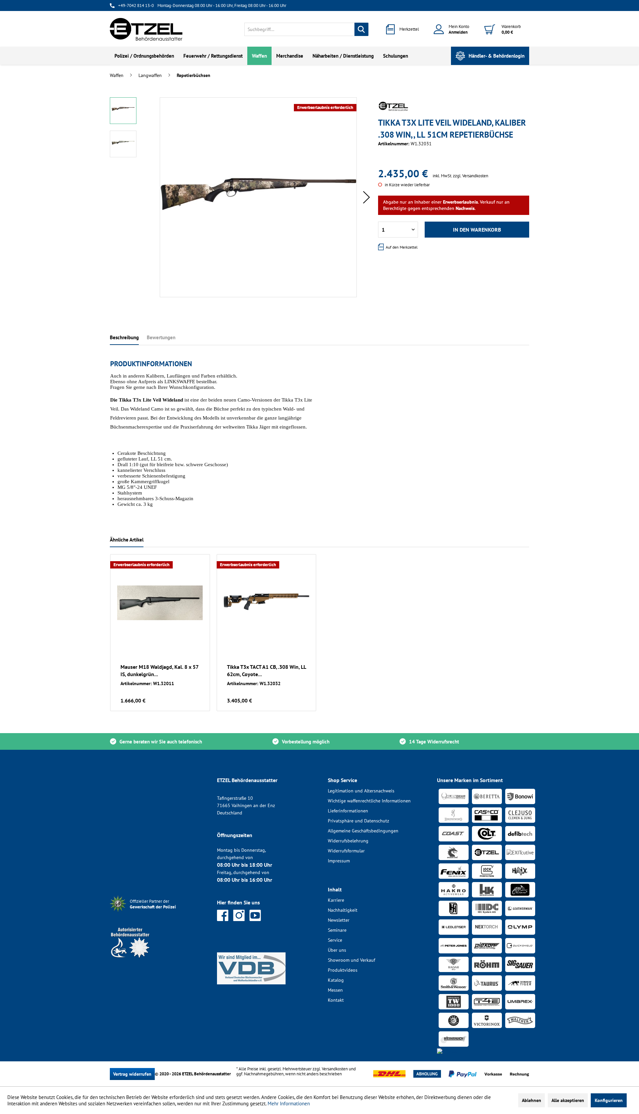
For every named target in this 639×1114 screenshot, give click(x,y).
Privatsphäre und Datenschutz (358, 821)
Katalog (336, 980)
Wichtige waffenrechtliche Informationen (369, 801)
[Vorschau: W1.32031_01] (123, 110)
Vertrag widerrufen (132, 1074)
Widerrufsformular (346, 851)
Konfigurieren (609, 1100)
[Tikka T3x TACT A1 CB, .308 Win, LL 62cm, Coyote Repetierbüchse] (266, 603)
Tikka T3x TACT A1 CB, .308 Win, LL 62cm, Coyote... (266, 670)
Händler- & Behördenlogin (497, 56)
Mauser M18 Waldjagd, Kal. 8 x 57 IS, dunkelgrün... (159, 670)
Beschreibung (124, 337)
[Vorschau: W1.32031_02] (123, 144)
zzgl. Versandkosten (470, 176)
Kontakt (336, 1000)
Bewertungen (161, 337)
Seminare (337, 930)
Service (335, 940)
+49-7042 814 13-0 (136, 5)
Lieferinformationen (348, 811)
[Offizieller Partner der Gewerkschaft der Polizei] (158, 912)
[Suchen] (361, 29)
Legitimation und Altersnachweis (361, 791)
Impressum (339, 861)
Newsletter (338, 920)
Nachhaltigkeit (342, 910)
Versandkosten (335, 1069)
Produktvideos (342, 970)
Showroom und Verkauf (351, 960)
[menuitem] (306, 29)
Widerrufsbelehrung (348, 841)
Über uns (337, 950)
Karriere (336, 900)
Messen (335, 990)
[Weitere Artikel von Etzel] (393, 106)
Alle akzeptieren (567, 1100)
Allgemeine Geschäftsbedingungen (363, 831)
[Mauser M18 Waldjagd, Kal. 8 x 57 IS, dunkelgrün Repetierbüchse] (160, 603)
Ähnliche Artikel (126, 540)
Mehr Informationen (289, 1103)
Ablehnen (531, 1100)
